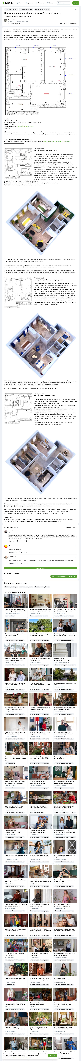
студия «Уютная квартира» (25, 126)
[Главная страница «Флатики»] (7, 3)
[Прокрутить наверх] (78, 1058)
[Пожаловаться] (76, 9)
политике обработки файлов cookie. (21, 1057)
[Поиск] (58, 3)
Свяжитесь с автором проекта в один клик (56, 141)
